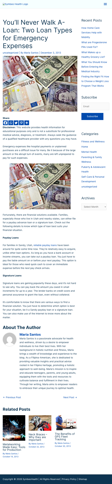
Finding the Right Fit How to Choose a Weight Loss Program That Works (95, 81)
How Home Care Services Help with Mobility (91, 33)
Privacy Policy (69, 479)
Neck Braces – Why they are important (38, 437)
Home (84, 146)
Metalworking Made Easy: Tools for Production (14, 447)
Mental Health (89, 152)
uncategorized (10, 52)
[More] (26, 122)
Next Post (70, 397)
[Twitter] (16, 122)
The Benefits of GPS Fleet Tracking (65, 436)
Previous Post (12, 397)
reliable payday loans (45, 245)
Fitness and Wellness (93, 141)
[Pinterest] (21, 122)
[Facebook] (5, 122)
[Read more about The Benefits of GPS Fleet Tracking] (66, 422)
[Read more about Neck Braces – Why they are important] (40, 422)
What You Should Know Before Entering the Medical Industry (94, 67)
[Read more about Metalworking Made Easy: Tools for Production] (14, 427)
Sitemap (83, 479)
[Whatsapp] (10, 122)
